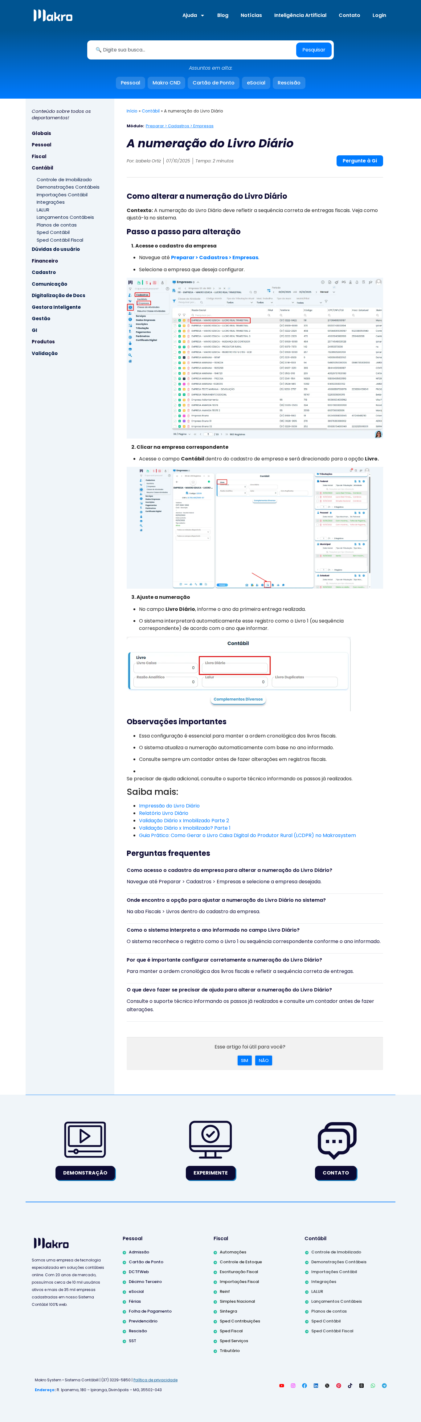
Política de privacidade (155, 1380)
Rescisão (289, 82)
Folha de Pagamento (150, 1311)
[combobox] (192, 50)
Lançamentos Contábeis (65, 217)
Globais (41, 133)
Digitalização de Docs (58, 295)
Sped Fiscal (231, 1331)
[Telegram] (384, 1386)
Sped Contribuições (240, 1321)
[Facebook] (304, 1386)
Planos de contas (57, 225)
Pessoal (130, 82)
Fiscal (39, 156)
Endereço (45, 1389)
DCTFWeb (139, 1272)
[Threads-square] (361, 1386)
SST (132, 1341)
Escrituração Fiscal (239, 1272)
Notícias (251, 15)
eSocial (256, 82)
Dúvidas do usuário (56, 249)
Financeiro (45, 261)
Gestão (41, 318)
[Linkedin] (316, 1386)
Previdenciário (143, 1321)
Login (379, 15)
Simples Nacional (237, 1301)
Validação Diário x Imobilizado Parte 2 (184, 820)
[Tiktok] (350, 1386)
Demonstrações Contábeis (68, 187)
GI (34, 330)
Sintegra (228, 1311)
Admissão (139, 1252)
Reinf (225, 1291)
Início (132, 111)
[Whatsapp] (373, 1386)
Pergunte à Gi (360, 160)
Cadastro (44, 272)
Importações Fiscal (239, 1282)
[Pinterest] (339, 1386)
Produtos (43, 341)
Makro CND (166, 82)
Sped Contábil (53, 232)
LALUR (43, 209)
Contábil (42, 168)
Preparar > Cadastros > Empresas (180, 126)
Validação (45, 353)
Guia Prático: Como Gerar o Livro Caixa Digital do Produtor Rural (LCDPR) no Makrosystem (247, 835)
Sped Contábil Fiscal (60, 240)
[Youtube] (282, 1386)
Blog (222, 15)
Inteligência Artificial (300, 15)
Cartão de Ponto (214, 82)
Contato (349, 15)
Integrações (51, 202)
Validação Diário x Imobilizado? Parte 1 (185, 828)
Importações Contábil (62, 194)
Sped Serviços (234, 1341)
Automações (233, 1252)
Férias (135, 1301)
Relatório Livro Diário (163, 813)
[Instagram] (293, 1386)
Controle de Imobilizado (64, 179)
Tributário (230, 1351)
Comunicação (49, 284)
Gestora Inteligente (56, 307)
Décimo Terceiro (145, 1282)
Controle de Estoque (241, 1262)
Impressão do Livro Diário (169, 805)
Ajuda (189, 15)
